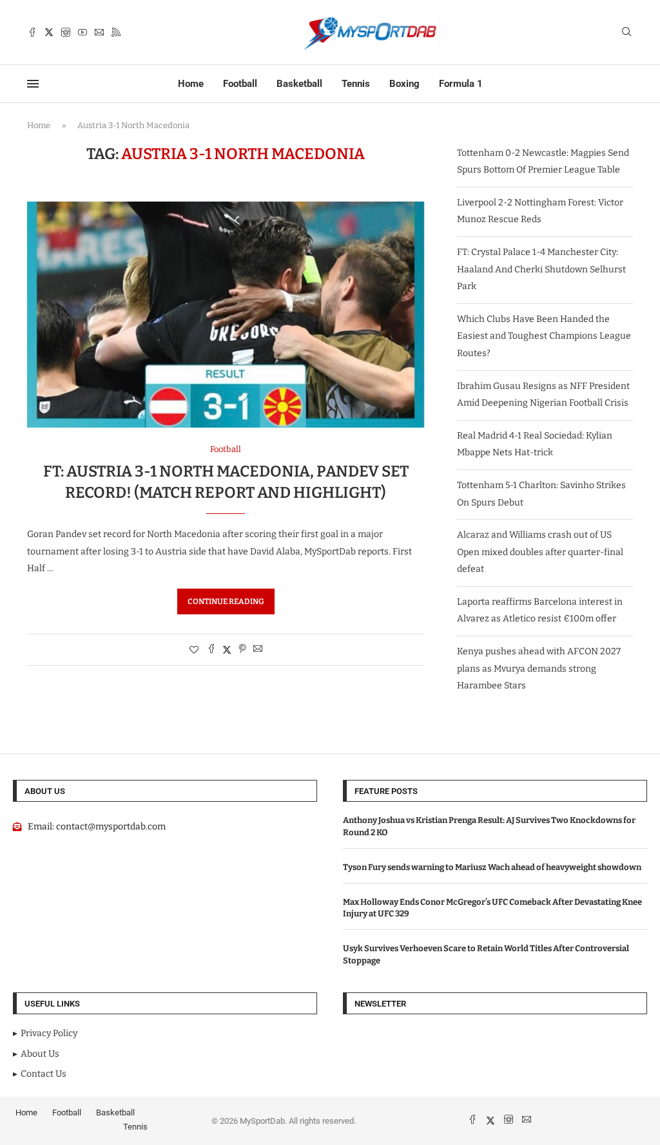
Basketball (299, 84)
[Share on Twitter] (226, 650)
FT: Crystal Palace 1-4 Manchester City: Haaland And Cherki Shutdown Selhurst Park (541, 269)
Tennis (356, 84)
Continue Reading (226, 601)
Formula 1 (461, 84)
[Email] (99, 32)
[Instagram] (66, 32)
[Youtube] (82, 32)
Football (240, 84)
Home (191, 84)
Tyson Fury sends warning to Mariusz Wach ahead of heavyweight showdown (492, 867)
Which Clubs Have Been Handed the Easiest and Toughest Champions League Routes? (544, 336)
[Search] (626, 32)
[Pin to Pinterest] (242, 650)
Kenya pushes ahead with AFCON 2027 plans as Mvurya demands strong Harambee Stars (539, 668)
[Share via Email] (257, 650)
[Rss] (116, 32)
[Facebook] (32, 32)
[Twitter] (49, 32)
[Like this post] (194, 650)
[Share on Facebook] (211, 650)
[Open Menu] (33, 84)
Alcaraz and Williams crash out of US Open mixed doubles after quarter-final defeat (540, 551)
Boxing (404, 84)
